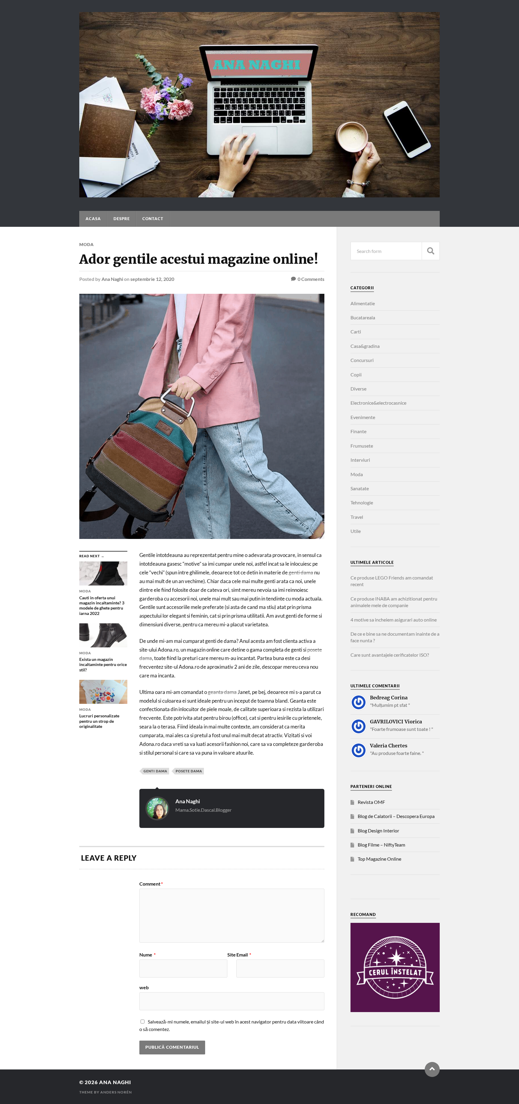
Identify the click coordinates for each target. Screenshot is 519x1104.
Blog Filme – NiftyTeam (381, 844)
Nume (147, 954)
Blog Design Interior (378, 830)
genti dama (301, 572)
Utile (356, 531)
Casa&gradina (365, 346)
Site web (187, 971)
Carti (356, 331)
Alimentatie (363, 303)
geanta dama (222, 692)
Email (243, 954)
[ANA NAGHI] (259, 194)
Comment (151, 883)
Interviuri (360, 460)
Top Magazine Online (379, 859)
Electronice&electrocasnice (378, 403)
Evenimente (363, 417)
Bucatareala (363, 317)
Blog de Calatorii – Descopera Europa (396, 816)
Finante (358, 431)
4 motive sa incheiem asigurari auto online (394, 619)
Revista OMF (371, 802)
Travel (357, 517)
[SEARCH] (431, 251)
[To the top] (432, 1069)
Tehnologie (362, 502)
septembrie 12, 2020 (152, 279)
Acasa (93, 218)
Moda (86, 244)
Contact (152, 218)
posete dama (189, 771)
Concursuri (362, 360)
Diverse (358, 388)
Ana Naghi (112, 279)
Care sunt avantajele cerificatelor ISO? (390, 655)
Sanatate (360, 488)
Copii (356, 374)
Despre (122, 218)
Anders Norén (116, 1092)
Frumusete (362, 446)
